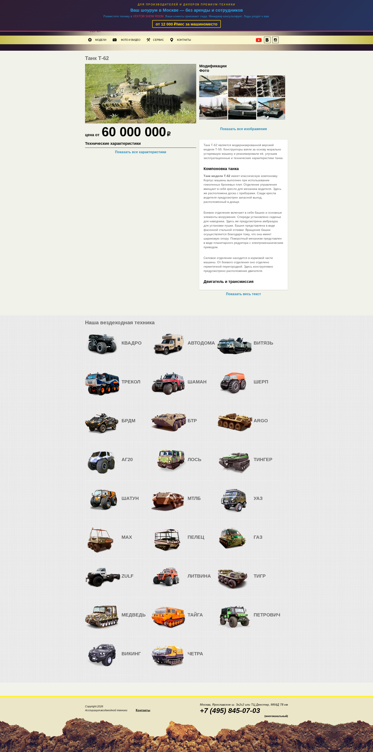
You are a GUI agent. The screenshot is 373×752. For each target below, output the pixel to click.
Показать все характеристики (140, 152)
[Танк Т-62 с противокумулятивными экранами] (140, 122)
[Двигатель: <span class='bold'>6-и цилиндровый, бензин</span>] (191, 346)
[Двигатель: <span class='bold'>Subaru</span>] (125, 346)
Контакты (184, 39)
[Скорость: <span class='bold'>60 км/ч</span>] (200, 385)
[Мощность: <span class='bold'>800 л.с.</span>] (275, 346)
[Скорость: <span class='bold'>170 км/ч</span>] (200, 346)
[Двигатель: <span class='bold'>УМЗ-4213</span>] (257, 501)
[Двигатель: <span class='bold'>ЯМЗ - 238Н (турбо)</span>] (191, 501)
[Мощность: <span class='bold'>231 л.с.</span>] (209, 346)
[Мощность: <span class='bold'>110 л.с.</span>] (143, 346)
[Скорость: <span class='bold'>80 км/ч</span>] (134, 346)
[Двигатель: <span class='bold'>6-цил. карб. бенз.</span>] (125, 424)
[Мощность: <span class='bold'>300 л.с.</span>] (209, 501)
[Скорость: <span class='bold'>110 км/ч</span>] (134, 424)
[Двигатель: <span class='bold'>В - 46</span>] (257, 346)
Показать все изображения (243, 129)
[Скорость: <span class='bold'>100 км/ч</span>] (266, 501)
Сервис (158, 39)
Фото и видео (130, 39)
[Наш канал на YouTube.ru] (259, 41)
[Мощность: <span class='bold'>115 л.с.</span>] (275, 501)
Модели (100, 39)
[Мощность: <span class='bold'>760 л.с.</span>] (209, 385)
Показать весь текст (243, 294)
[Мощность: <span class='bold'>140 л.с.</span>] (143, 424)
